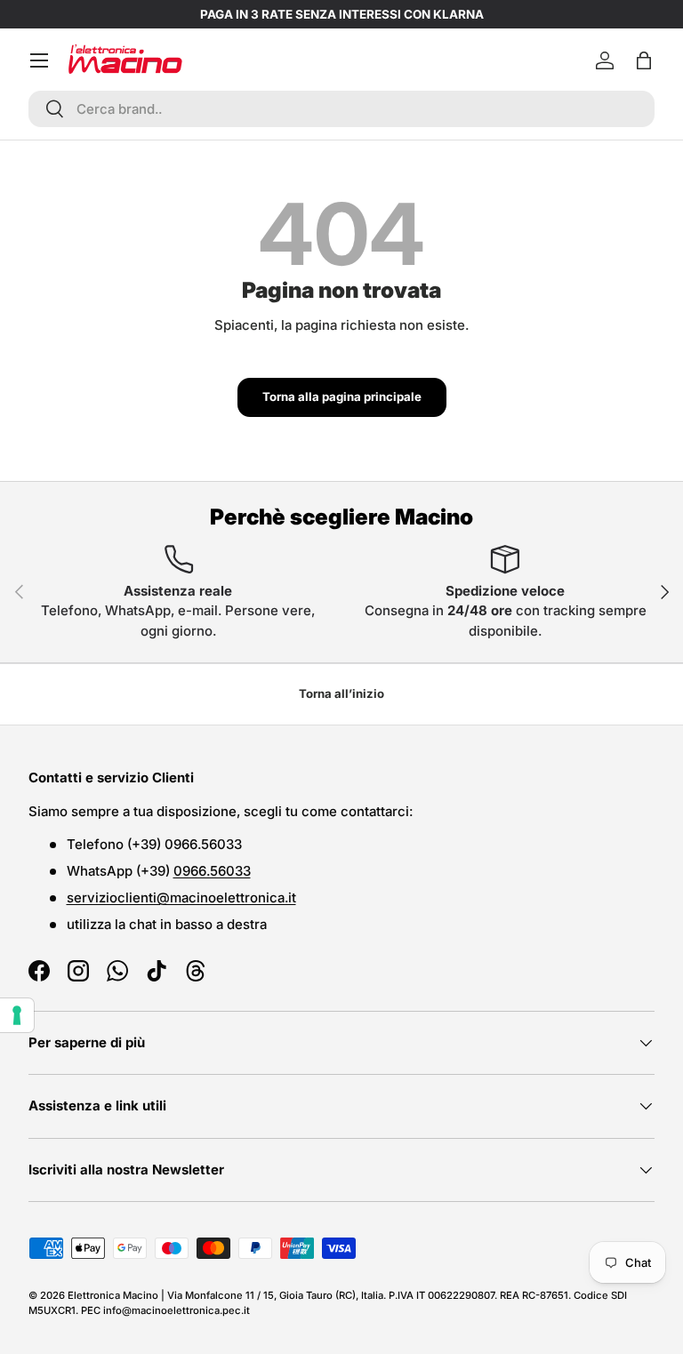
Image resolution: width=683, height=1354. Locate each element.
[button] (643, 60)
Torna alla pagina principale (342, 396)
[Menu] (39, 60)
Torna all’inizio (341, 693)
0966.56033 (212, 870)
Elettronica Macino (113, 1295)
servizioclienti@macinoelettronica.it (181, 897)
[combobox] (341, 109)
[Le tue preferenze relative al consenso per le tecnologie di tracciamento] (17, 1015)
